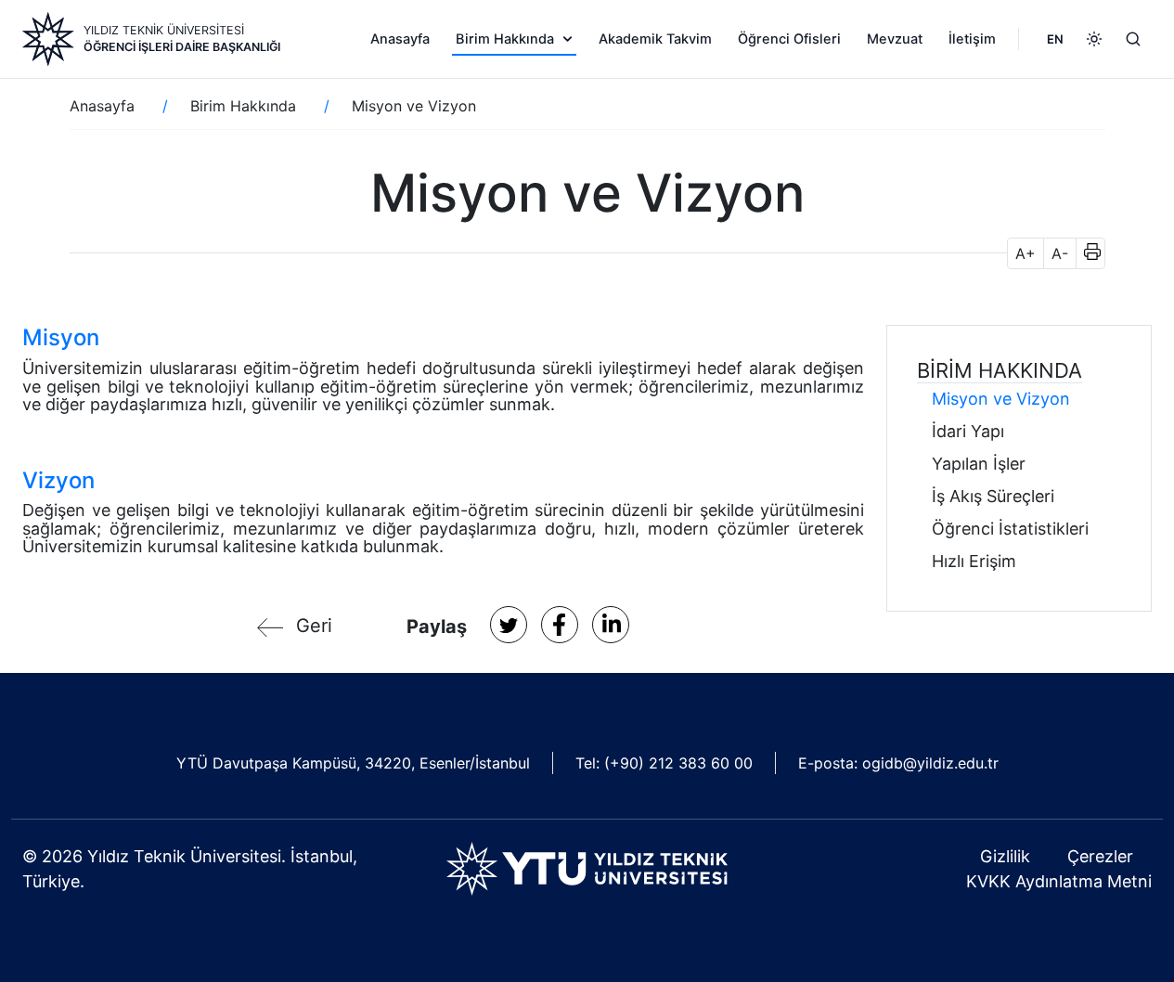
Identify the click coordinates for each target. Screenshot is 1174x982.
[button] (1086, 253)
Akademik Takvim (655, 39)
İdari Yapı (968, 431)
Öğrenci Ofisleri (789, 39)
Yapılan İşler (979, 463)
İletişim (972, 39)
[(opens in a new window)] (508, 624)
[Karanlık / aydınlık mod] (1094, 39)
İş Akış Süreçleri (993, 496)
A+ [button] (1025, 253)
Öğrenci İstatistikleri (1010, 528)
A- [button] (1059, 253)
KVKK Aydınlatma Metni (1059, 881)
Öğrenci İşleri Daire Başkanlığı (182, 47)
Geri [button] (314, 625)
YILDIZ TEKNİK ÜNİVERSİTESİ (164, 30)
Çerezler (1100, 856)
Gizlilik (1005, 856)
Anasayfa (400, 39)
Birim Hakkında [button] (999, 370)
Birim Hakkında (505, 39)
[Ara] (1133, 39)
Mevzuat (894, 39)
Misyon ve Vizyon (1001, 398)
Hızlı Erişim (974, 561)
